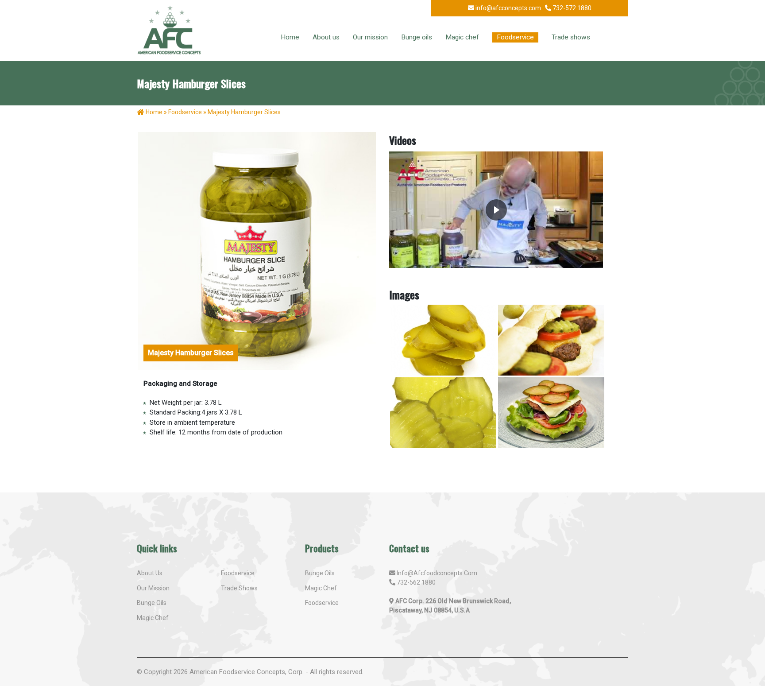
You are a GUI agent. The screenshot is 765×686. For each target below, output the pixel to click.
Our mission (370, 37)
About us (326, 37)
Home (290, 37)
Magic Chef (321, 588)
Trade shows (571, 37)
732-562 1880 (416, 582)
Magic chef (462, 37)
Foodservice (515, 37)
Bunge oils (416, 37)
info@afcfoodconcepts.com (437, 573)
